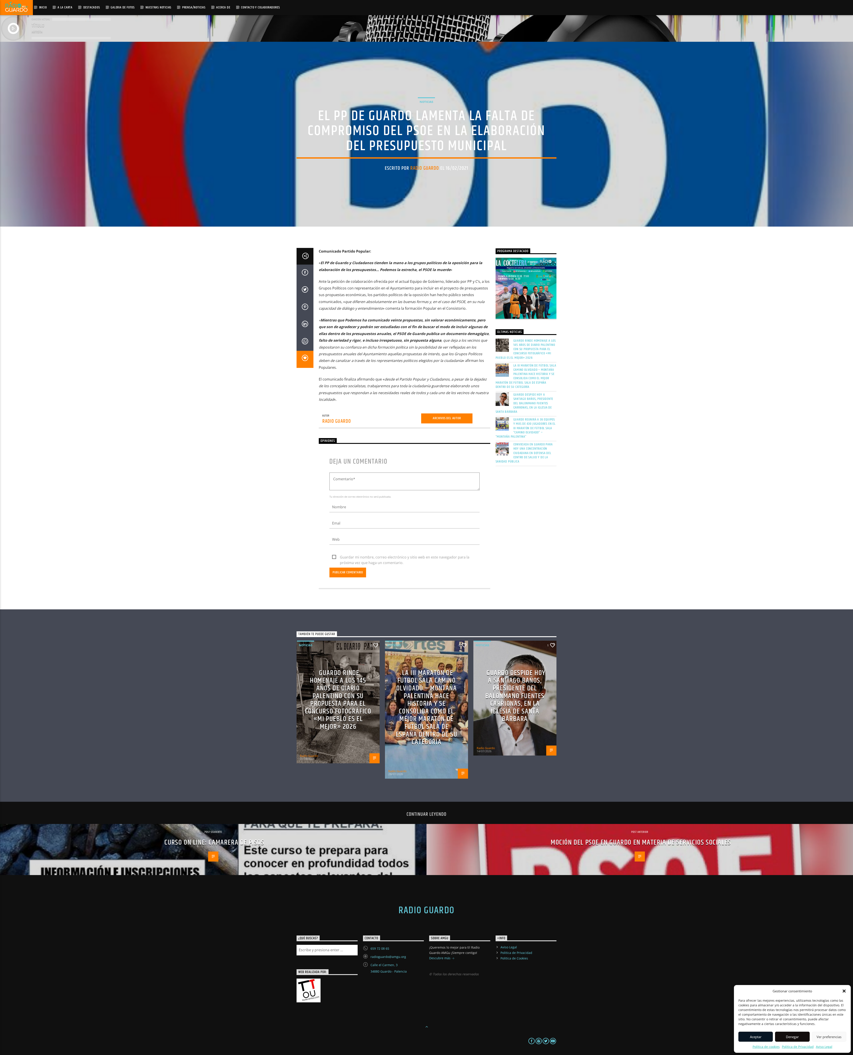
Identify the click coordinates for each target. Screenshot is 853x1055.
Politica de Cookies (514, 958)
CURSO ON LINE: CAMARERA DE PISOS (214, 842)
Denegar (792, 1037)
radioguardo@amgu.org (388, 957)
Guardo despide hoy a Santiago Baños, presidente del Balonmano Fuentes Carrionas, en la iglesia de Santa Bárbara (524, 403)
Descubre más (440, 958)
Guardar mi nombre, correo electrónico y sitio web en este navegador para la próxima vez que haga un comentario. (404, 557)
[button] (844, 991)
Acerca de (223, 7)
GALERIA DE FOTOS (123, 7)
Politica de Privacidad (798, 1047)
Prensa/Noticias (193, 7)
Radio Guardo (424, 168)
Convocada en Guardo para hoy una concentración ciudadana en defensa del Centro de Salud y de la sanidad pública (524, 453)
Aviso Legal (824, 1047)
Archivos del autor (447, 418)
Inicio (43, 7)
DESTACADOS (91, 7)
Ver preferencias (829, 1037)
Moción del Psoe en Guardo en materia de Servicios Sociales (641, 842)
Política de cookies (766, 1047)
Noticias (426, 102)
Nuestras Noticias (158, 7)
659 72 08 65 (380, 948)
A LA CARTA (65, 7)
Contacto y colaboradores (260, 7)
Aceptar (755, 1037)
